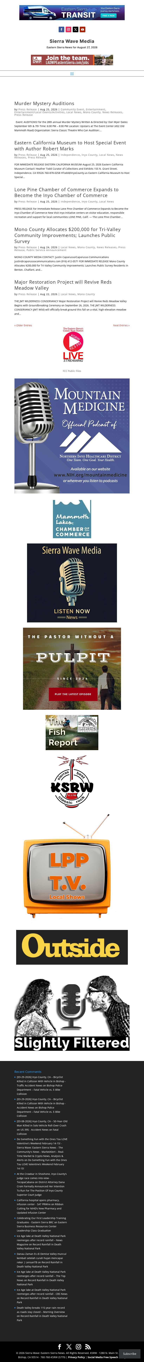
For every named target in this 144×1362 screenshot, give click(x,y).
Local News (73, 112)
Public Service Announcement (46, 250)
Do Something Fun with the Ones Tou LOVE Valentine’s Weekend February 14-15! (42, 1164)
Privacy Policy (76, 1357)
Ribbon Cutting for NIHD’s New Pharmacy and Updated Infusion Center (40, 1208)
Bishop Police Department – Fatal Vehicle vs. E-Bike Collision (39, 1090)
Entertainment (95, 109)
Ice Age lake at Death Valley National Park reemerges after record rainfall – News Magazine (41, 1240)
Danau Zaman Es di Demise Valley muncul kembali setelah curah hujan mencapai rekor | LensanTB (41, 1258)
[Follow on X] (75, 29)
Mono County (92, 112)
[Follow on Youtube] (82, 29)
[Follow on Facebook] (61, 29)
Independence (70, 154)
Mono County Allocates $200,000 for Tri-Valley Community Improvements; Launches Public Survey (67, 235)
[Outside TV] (72, 964)
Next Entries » (121, 325)
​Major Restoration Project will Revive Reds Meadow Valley (63, 285)
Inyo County (89, 154)
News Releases (112, 112)
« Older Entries (23, 325)
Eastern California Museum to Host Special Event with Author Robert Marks (70, 145)
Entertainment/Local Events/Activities (39, 112)
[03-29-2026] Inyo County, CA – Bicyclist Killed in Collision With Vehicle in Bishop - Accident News (41, 1103)
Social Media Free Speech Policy (107, 1357)
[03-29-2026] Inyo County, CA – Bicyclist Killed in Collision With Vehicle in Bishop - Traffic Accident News (41, 1081)
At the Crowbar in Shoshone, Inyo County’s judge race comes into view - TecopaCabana (42, 1178)
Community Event (72, 109)
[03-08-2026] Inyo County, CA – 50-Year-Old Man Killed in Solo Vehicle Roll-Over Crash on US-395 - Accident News (42, 1125)
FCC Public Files (72, 371)
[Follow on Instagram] (68, 29)
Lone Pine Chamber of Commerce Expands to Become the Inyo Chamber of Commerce (66, 192)
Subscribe (129, 1354)
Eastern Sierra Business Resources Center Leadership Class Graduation (42, 1226)
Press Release (27, 109)
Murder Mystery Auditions (44, 103)
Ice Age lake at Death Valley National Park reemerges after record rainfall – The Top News (41, 1276)
